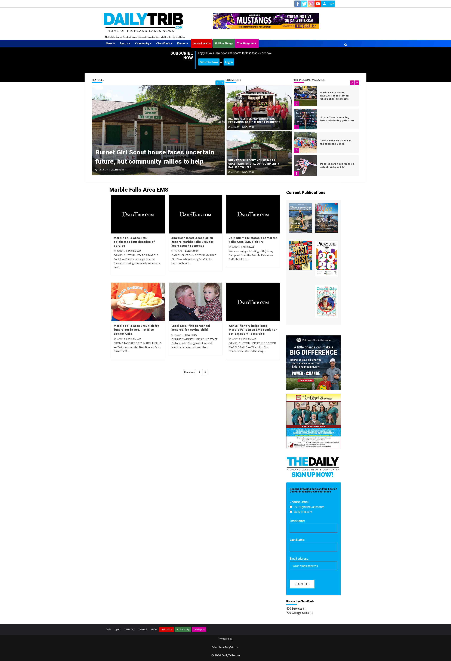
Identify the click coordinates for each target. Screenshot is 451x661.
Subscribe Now (209, 62)
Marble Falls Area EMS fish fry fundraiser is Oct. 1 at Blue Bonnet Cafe (136, 329)
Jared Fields (248, 247)
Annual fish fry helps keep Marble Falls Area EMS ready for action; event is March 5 (253, 329)
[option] (158, 130)
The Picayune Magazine (309, 80)
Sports (124, 43)
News (109, 43)
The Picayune (245, 43)
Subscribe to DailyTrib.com (225, 647)
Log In (229, 62)
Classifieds (163, 43)
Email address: (299, 558)
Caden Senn (117, 169)
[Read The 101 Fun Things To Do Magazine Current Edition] (326, 218)
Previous (189, 372)
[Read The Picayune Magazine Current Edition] (300, 218)
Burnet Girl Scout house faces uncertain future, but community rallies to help (253, 164)
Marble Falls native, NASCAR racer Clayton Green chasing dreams (334, 95)
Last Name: (297, 540)
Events (181, 43)
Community (142, 43)
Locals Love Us (202, 43)
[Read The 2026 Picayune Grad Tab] (326, 259)
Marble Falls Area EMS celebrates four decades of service (134, 242)
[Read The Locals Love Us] (300, 255)
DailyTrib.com (134, 251)
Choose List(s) (299, 502)
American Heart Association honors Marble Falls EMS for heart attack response (192, 242)
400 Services (294, 608)
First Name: (297, 521)
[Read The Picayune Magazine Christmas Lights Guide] (326, 301)
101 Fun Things (224, 43)
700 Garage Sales (297, 613)
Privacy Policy (225, 638)
